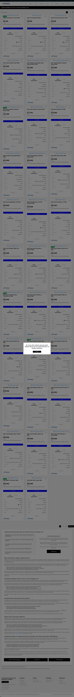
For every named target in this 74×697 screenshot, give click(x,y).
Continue (37, 351)
